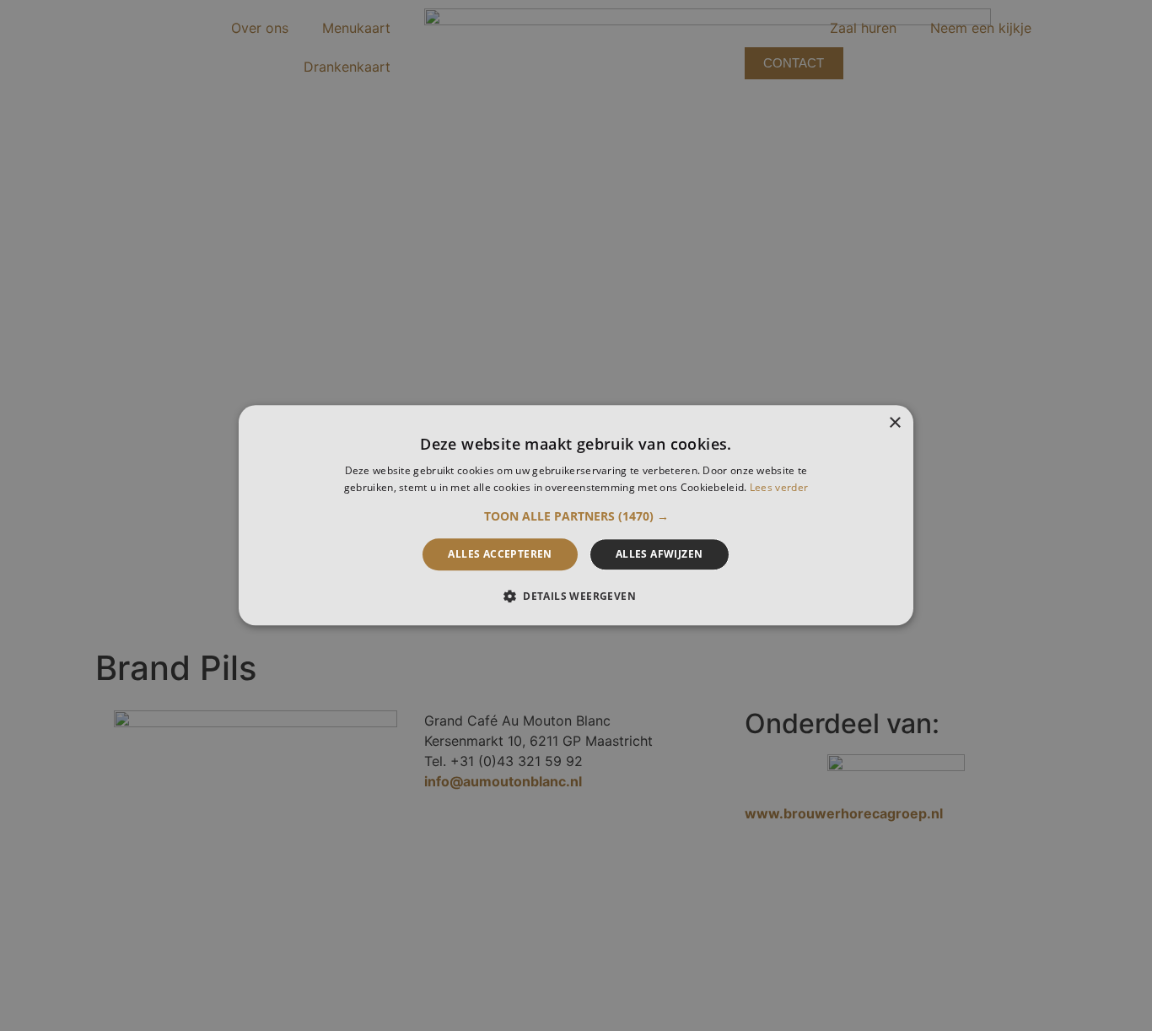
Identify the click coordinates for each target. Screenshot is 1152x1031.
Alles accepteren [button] (500, 554)
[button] (576, 516)
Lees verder (779, 488)
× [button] (894, 423)
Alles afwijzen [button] (659, 554)
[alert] (576, 515)
